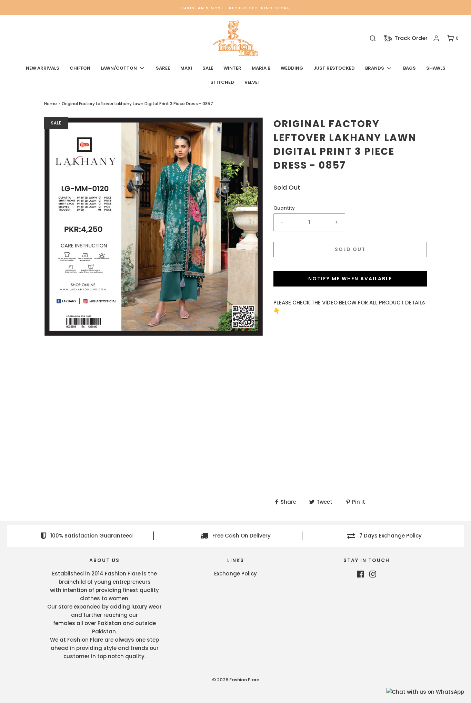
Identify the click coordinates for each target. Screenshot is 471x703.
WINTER (232, 68)
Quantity (284, 208)
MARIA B (261, 68)
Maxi (186, 68)
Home (50, 104)
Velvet (252, 82)
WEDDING (292, 68)
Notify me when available (350, 278)
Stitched (222, 82)
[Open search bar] (372, 38)
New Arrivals (42, 68)
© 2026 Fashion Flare (235, 679)
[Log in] (436, 38)
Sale (207, 68)
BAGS (409, 68)
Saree (163, 68)
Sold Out (350, 249)
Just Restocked (334, 68)
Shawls (435, 68)
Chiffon (80, 68)
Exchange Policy (235, 573)
